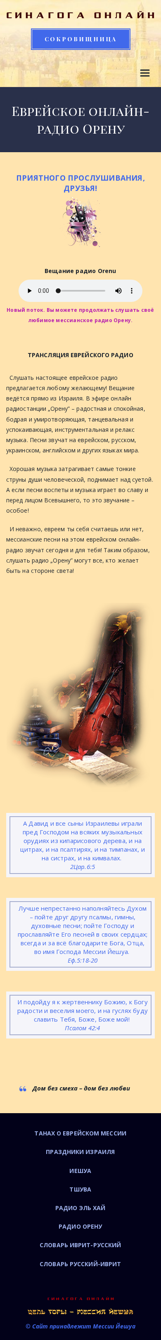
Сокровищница (81, 39)
